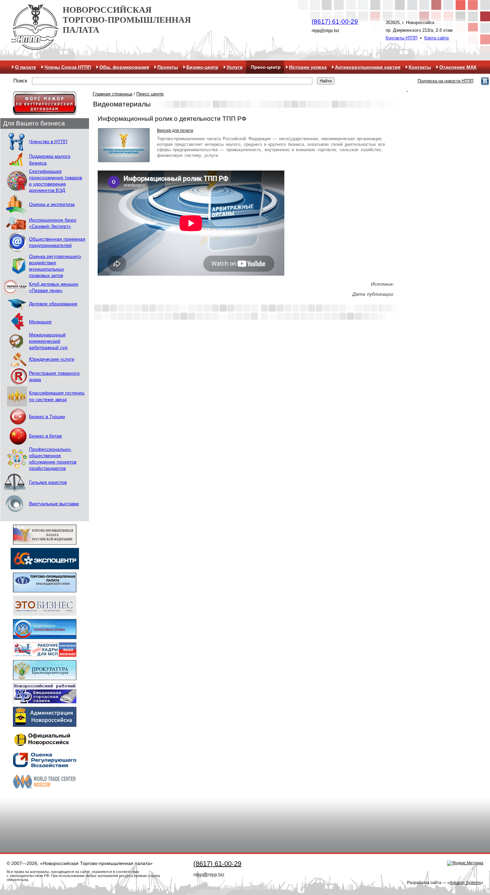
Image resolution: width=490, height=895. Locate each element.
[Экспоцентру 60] (45, 566)
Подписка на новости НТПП (445, 80)
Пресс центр (150, 93)
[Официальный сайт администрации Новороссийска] (44, 723)
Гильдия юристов (48, 482)
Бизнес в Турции (47, 416)
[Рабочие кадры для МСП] (44, 653)
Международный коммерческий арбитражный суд (48, 341)
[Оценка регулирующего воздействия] (44, 765)
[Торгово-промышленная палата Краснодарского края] (44, 589)
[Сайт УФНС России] (44, 636)
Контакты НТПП (401, 37)
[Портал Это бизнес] (44, 612)
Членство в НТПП (48, 141)
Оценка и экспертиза (52, 204)
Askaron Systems (465, 882)
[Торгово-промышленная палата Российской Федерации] (44, 541)
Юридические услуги (51, 359)
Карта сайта (436, 37)
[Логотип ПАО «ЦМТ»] (44, 788)
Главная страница (112, 93)
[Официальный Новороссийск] (44, 745)
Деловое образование (53, 303)
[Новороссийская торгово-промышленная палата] (34, 47)
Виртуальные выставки (54, 503)
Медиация (40, 321)
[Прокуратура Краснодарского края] (44, 677)
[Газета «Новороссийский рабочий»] (44, 700)
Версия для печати (175, 130)
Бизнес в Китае (45, 435)
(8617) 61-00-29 (335, 21)
